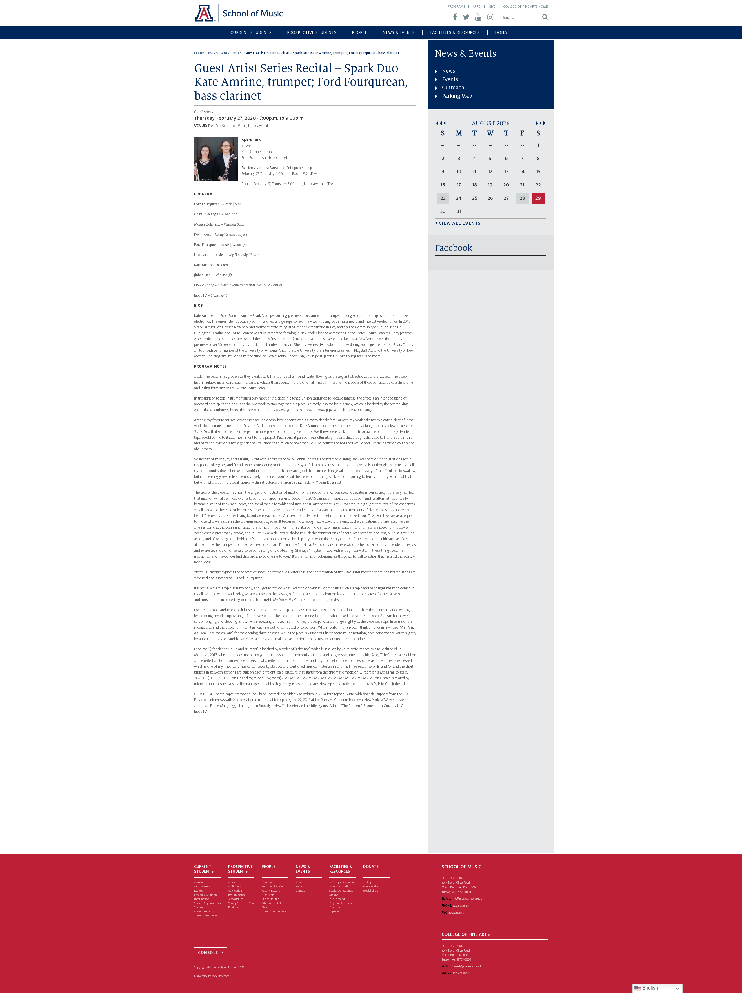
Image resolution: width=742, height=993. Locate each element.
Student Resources (204, 911)
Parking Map (457, 96)
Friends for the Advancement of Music (271, 903)
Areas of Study (202, 886)
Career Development (206, 915)
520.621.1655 (461, 905)
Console (208, 952)
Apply (477, 6)
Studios (198, 907)
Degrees (198, 890)
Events (450, 79)
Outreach (453, 87)
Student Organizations (207, 903)
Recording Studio (339, 886)
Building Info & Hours (342, 882)
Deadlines (233, 907)
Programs (456, 6)
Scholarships (235, 899)
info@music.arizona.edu (467, 898)
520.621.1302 (461, 973)
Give (492, 6)
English (649, 987)
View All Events (460, 223)
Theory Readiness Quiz (241, 903)
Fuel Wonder (370, 886)
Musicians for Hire (272, 886)
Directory (267, 882)
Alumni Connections (274, 911)
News (448, 71)
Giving (367, 882)
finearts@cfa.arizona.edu (467, 966)
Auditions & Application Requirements (236, 890)
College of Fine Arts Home (525, 6)
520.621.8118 (456, 912)
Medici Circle (370, 890)
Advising (199, 882)
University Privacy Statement (212, 976)
